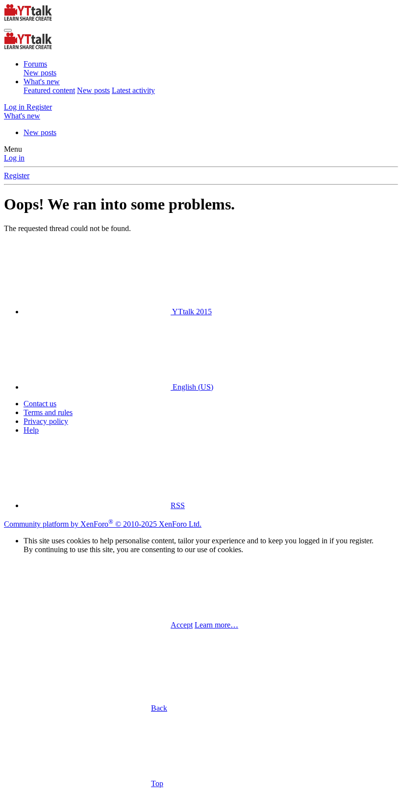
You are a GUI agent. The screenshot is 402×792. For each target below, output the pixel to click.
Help (31, 430)
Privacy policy (46, 421)
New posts (40, 73)
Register (16, 175)
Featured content (49, 90)
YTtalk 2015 (191, 311)
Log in (14, 158)
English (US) (192, 387)
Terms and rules (48, 412)
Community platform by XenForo (102, 524)
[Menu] (8, 30)
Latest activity (133, 90)
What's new (42, 81)
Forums (35, 64)
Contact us (40, 403)
